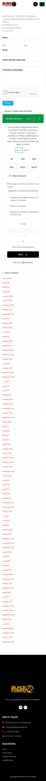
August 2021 (6, 422)
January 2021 (7, 453)
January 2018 (7, 570)
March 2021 (6, 444)
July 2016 (5, 624)
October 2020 (7, 467)
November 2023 (8, 354)
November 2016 (8, 610)
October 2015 (7, 637)
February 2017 (7, 601)
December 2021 (8, 404)
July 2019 (5, 516)
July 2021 (5, 426)
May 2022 (5, 386)
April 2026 (6, 292)
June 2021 (6, 431)
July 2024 (5, 332)
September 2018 (8, 547)
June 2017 (6, 597)
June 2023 (6, 363)
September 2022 (8, 377)
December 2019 (8, 503)
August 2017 (6, 592)
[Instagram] (25, 707)
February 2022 (7, 399)
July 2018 (5, 556)
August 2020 (7, 476)
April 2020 (6, 494)
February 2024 (7, 341)
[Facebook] (20, 707)
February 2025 (7, 323)
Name (5, 37)
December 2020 (8, 458)
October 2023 (7, 359)
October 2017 (7, 583)
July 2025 (5, 319)
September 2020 (8, 471)
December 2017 (8, 574)
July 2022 (5, 381)
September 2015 (8, 642)
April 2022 (6, 390)
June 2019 (6, 521)
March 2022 (6, 395)
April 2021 (5, 440)
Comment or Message (13, 70)
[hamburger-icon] (42, 4)
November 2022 (8, 372)
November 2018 (8, 543)
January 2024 (7, 346)
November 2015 (8, 633)
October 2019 (7, 512)
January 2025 (7, 328)
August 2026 (7, 278)
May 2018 (5, 565)
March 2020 (6, 498)
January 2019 (7, 534)
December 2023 (8, 350)
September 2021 (8, 417)
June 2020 (6, 485)
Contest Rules (7, 760)
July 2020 (5, 480)
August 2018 (6, 552)
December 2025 (8, 305)
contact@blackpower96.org (16, 727)
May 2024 (5, 337)
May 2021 (5, 435)
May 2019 (5, 525)
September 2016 (8, 615)
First (4, 45)
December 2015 (8, 628)
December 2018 (8, 539)
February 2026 (7, 296)
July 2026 (5, 283)
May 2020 (5, 489)
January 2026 (7, 301)
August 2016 (6, 619)
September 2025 (8, 314)
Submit (8, 103)
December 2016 (8, 606)
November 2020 (8, 462)
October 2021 (7, 413)
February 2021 (7, 449)
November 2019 (8, 507)
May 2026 (5, 287)
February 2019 (7, 529)
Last (25, 45)
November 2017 (8, 579)
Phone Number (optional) (13, 60)
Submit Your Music (9, 756)
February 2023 (7, 368)
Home (4, 749)
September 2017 (8, 588)
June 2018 (6, 561)
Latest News (7, 753)
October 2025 (7, 310)
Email (5, 50)
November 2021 (8, 408)
